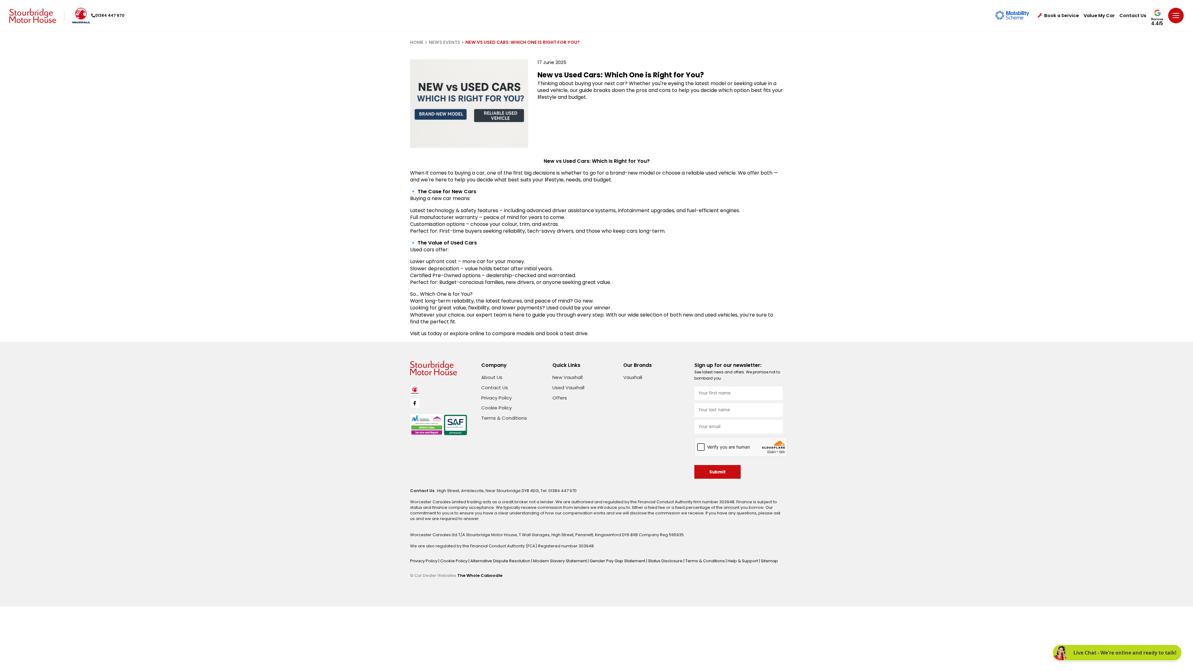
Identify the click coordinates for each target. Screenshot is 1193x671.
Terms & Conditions (504, 418)
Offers (559, 398)
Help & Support (743, 561)
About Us (491, 377)
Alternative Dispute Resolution (500, 561)
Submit (717, 472)
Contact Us (1132, 15)
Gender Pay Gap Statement (618, 561)
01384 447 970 (109, 15)
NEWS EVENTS (444, 42)
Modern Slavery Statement (560, 561)
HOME (416, 42)
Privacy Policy (496, 398)
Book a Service (1061, 15)
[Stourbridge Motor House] (32, 15)
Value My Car (1099, 15)
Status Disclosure (665, 561)
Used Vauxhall (568, 387)
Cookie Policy (496, 407)
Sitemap (769, 561)
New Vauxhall (567, 377)
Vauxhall (632, 377)
